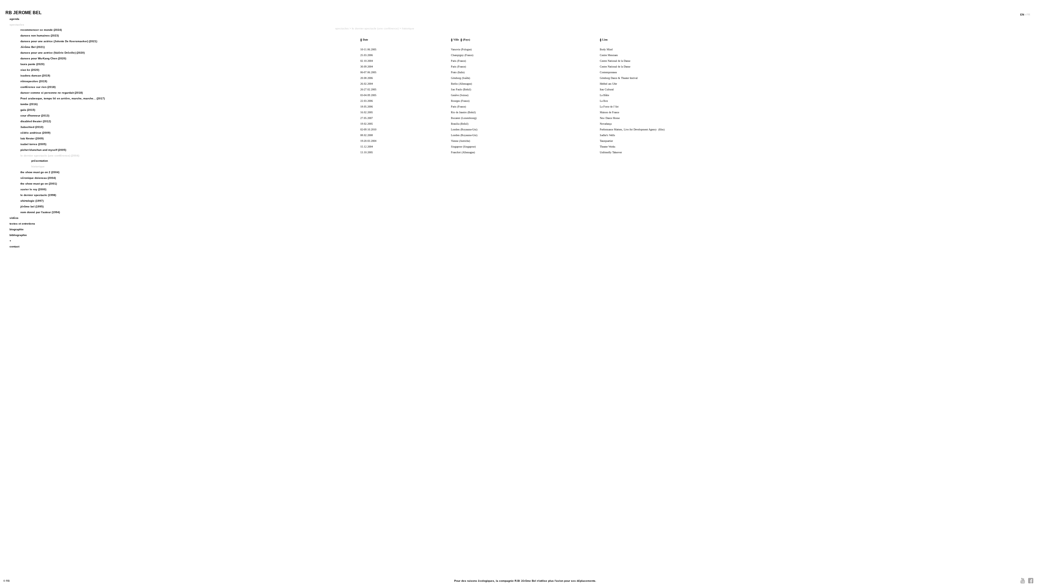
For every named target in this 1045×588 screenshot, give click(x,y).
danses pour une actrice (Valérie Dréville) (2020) (52, 52)
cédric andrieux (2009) (35, 132)
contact (14, 246)
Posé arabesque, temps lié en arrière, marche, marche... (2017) (62, 98)
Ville (456, 39)
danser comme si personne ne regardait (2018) (51, 92)
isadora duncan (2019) (35, 75)
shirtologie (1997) (32, 200)
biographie (17, 229)
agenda (14, 18)
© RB (6, 580)
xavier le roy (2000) (33, 189)
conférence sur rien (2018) (38, 86)
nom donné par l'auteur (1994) (40, 212)
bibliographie (18, 235)
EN (1022, 14)
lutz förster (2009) (32, 138)
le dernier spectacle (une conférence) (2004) (49, 155)
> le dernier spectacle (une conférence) (374, 28)
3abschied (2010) (31, 126)
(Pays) (466, 39)
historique (38, 166)
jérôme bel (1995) (32, 206)
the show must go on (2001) (38, 183)
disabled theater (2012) (35, 121)
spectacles (17, 24)
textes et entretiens (22, 223)
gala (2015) (27, 109)
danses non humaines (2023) (39, 35)
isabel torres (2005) (33, 144)
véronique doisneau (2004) (38, 177)
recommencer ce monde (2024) (41, 29)
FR (1028, 14)
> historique (406, 28)
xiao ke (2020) (29, 69)
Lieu (604, 39)
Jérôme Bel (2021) (32, 46)
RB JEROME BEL (23, 12)
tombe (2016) (29, 104)
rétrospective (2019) (33, 81)
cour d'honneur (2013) (34, 115)
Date (365, 39)
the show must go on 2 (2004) (39, 172)
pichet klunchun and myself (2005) (43, 149)
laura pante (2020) (32, 64)
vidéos (14, 217)
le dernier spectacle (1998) (38, 195)
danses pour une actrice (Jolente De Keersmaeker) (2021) (58, 41)
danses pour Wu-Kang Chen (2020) (43, 58)
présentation (39, 160)
